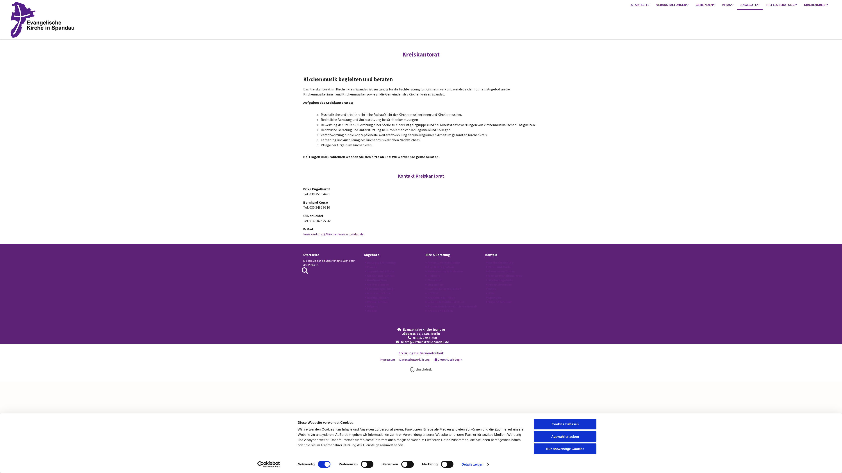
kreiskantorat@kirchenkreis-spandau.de (333, 234)
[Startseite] (110, 20)
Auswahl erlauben (565, 436)
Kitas (726, 4)
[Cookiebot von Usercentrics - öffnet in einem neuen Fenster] (269, 464)
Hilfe (428, 255)
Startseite (640, 4)
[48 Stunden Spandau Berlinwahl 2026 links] (687, 5)
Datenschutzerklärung (414, 360)
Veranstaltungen (671, 4)
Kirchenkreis (815, 4)
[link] (672, 5)
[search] (305, 270)
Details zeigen (472, 464)
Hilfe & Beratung (780, 4)
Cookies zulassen (565, 424)
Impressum (387, 360)
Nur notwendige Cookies (565, 449)
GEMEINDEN (704, 4)
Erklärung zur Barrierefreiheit (421, 353)
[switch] (367, 464)
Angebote (748, 4)
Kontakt (491, 255)
